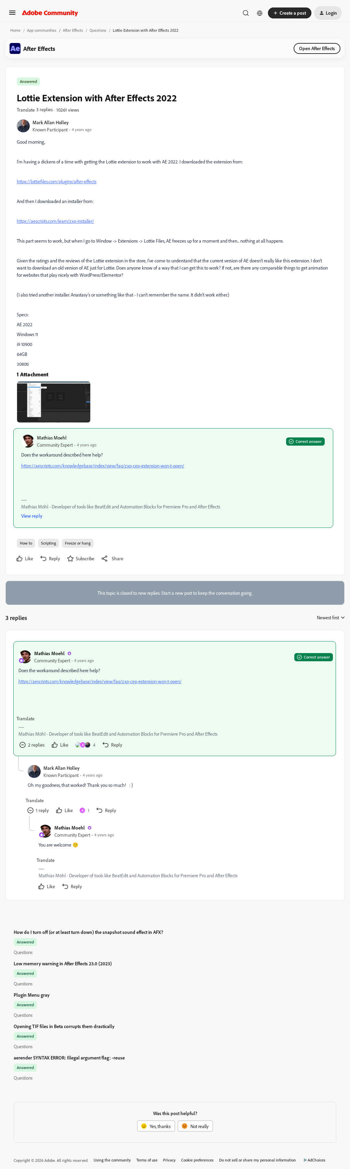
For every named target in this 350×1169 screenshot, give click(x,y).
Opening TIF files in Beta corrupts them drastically (64, 1026)
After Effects (73, 30)
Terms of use (147, 1160)
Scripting (48, 543)
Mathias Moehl (52, 438)
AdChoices (316, 1160)
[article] (174, 698)
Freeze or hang (78, 543)
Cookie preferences (197, 1160)
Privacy (169, 1160)
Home (15, 30)
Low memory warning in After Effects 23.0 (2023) (63, 963)
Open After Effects (317, 48)
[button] (12, 15)
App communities (41, 30)
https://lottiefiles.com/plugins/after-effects (56, 181)
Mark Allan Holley (50, 122)
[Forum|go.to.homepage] (50, 13)
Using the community (112, 1160)
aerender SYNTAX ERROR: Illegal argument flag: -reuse (69, 1057)
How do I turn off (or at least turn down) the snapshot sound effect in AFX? (88, 932)
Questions (98, 30)
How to (26, 543)
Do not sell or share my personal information (257, 1160)
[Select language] (259, 13)
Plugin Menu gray (32, 995)
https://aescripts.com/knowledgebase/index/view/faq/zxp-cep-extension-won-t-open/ (102, 465)
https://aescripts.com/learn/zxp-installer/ (55, 221)
